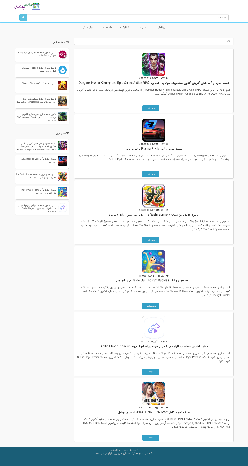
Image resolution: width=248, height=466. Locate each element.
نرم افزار (162, 27)
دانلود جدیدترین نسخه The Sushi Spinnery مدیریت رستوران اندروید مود (154, 215)
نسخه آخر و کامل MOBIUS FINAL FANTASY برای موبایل (154, 412)
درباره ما (134, 450)
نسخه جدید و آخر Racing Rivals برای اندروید (154, 149)
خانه (228, 41)
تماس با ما (123, 450)
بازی (143, 27)
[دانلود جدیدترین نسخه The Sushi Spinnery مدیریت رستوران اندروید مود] (153, 196)
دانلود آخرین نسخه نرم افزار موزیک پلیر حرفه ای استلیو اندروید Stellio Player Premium (154, 347)
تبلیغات (113, 450)
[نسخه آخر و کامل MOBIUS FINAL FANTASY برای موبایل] (153, 393)
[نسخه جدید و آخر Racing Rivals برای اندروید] (153, 130)
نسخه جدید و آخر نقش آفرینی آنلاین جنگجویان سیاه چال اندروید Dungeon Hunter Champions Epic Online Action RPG (154, 83)
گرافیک (125, 27)
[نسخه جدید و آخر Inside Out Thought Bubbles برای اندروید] (153, 261)
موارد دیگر (88, 27)
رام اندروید (106, 27)
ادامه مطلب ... (151, 108)
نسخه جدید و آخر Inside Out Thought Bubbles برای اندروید (153, 281)
